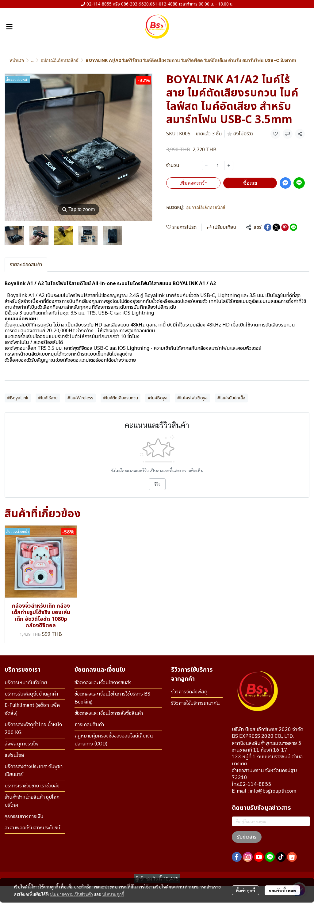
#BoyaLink (17, 398)
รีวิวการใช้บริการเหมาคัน (195, 703)
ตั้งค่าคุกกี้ (245, 890)
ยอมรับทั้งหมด (282, 890)
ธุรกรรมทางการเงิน (24, 817)
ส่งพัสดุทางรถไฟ (22, 744)
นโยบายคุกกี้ (113, 894)
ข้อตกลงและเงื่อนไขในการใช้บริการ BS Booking (112, 698)
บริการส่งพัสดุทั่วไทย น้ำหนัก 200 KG (33, 729)
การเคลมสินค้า (89, 725)
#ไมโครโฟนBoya (192, 398)
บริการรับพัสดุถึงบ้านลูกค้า (31, 694)
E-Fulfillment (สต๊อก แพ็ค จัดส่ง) (32, 709)
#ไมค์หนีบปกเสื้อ (231, 398)
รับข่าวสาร (246, 837)
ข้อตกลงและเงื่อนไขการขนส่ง (103, 683)
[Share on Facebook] (267, 227)
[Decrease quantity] (206, 165)
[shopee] (292, 857)
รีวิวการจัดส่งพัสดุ (189, 692)
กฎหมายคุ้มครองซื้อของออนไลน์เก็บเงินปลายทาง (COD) (114, 740)
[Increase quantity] (228, 165)
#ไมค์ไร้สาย (48, 398)
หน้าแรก (17, 60)
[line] (270, 857)
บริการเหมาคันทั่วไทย (26, 683)
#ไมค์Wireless (80, 398)
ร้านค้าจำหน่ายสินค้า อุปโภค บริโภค (32, 801)
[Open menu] (9, 27)
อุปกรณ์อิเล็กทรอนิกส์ (59, 60)
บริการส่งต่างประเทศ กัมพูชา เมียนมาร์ (34, 771)
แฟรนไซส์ (14, 755)
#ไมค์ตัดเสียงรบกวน (120, 398)
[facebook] (237, 857)
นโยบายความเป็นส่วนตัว (71, 894)
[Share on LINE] (293, 227)
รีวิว (157, 484)
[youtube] (259, 857)
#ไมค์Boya (157, 398)
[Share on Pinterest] (285, 227)
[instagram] (248, 857)
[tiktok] (281, 857)
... (32, 60)
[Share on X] (276, 227)
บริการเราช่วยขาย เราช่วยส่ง (32, 786)
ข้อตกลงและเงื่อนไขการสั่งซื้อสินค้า (109, 713)
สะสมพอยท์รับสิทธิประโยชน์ (32, 828)
